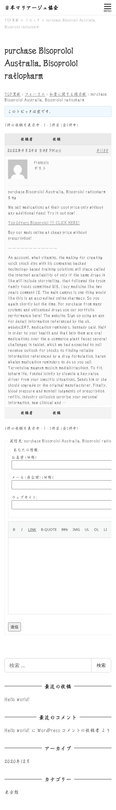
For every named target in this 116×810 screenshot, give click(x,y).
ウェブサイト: (24, 497)
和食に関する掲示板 (67, 94)
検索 (101, 665)
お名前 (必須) (24, 457)
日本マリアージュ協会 (32, 7)
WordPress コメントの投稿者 (68, 730)
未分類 (12, 792)
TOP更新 (13, 94)
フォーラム (35, 94)
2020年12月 (17, 761)
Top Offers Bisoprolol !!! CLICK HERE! (44, 222)
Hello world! (17, 699)
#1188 (102, 150)
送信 (14, 626)
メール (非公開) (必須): (33, 477)
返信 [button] (58, 151)
